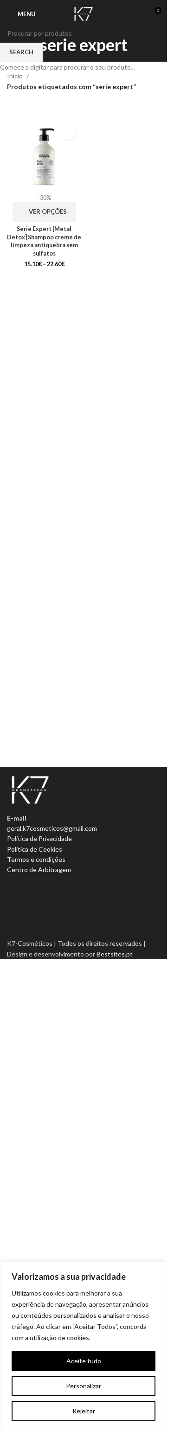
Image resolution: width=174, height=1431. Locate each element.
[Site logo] (83, 13)
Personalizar (83, 1386)
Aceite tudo (83, 1361)
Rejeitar (83, 1411)
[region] (83, 1346)
